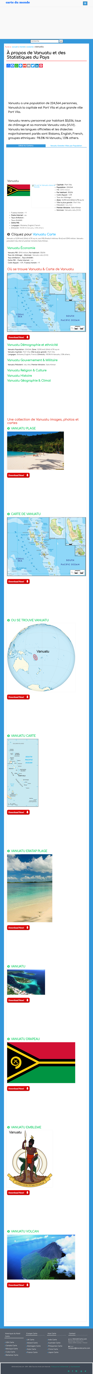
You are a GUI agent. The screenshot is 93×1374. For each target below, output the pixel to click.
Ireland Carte (32, 1343)
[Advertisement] (46, 23)
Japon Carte (53, 1352)
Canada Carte (11, 1345)
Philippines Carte (55, 1346)
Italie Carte (31, 1349)
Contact (72, 1333)
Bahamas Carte (12, 1355)
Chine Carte (53, 1349)
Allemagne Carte (34, 1346)
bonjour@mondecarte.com (79, 1348)
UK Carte (30, 1340)
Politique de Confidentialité (60, 1366)
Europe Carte (31, 1333)
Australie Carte (54, 1343)
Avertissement (75, 1366)
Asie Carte (52, 1333)
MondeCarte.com (80, 1339)
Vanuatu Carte (44, 234)
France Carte (32, 1352)
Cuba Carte (10, 1352)
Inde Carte (52, 1340)
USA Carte (10, 1342)
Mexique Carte (12, 1349)
